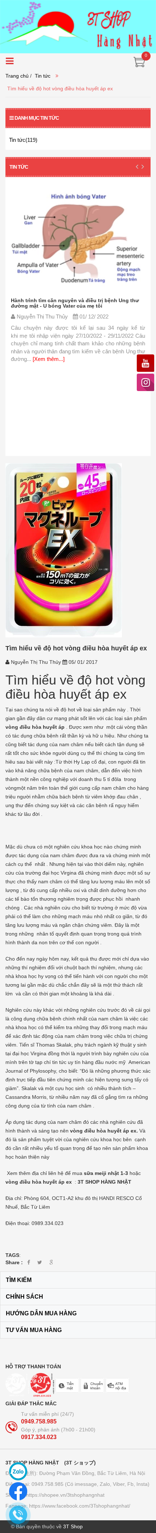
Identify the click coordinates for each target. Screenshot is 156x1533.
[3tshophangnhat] (78, 26)
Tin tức (42, 76)
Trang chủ (17, 76)
